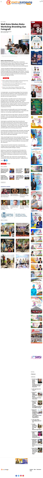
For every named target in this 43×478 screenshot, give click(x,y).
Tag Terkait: (3, 163)
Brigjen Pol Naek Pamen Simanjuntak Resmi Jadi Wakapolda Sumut (36, 434)
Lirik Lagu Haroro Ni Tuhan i (36, 389)
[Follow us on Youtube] (23, 476)
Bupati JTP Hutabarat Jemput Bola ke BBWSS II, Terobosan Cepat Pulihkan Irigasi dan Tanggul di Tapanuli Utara (37, 413)
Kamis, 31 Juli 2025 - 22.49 (4, 32)
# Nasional (33, 374)
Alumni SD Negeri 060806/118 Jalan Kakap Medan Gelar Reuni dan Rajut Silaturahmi (36, 395)
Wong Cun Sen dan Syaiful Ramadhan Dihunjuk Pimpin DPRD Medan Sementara (4, 171)
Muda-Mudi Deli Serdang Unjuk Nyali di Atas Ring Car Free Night (34, 451)
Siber (35, 469)
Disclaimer (39, 469)
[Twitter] (7, 160)
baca (27, 34)
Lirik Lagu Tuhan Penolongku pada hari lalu (36, 420)
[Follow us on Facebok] (16, 476)
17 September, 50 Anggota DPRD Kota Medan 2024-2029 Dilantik (20, 177)
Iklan (31, 470)
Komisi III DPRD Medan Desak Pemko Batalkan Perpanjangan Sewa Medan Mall (19, 171)
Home (2, 21)
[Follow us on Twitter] (19, 476)
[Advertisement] (21, 11)
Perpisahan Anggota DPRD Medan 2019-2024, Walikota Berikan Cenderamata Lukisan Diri (4, 178)
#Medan (8, 163)
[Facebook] (5, 160)
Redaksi (31, 469)
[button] (41, 0)
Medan (4, 21)
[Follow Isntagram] (21, 476)
